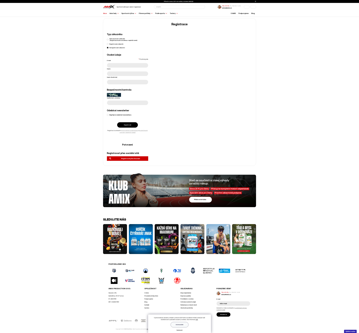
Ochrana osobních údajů (188, 302)
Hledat (203, 7)
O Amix (146, 293)
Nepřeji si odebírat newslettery (120, 115)
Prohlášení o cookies (187, 299)
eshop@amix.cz (227, 8)
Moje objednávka (185, 293)
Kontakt (146, 305)
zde (197, 319)
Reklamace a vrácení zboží (188, 305)
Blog (145, 302)
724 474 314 (225, 6)
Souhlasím (179, 324)
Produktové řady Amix (151, 296)
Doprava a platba (185, 296)
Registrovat (127, 125)
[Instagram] (244, 321)
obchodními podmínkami (130, 130)
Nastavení (180, 330)
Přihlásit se (223, 314)
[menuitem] (105, 13)
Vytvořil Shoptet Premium (112, 329)
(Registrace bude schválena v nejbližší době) (123, 39)
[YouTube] (249, 321)
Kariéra (146, 308)
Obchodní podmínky (186, 308)
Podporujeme (148, 299)
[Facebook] (239, 321)
